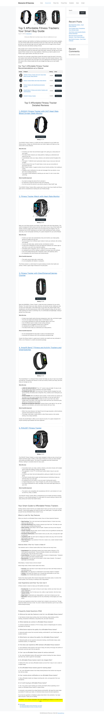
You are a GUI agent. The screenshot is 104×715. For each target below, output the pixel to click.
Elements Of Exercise (26, 3)
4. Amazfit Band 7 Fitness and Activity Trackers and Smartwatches (40, 348)
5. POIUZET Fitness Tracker (30, 428)
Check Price (58, 75)
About (77, 3)
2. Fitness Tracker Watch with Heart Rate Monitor (39, 196)
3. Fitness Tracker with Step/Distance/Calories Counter (38, 274)
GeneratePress (61, 713)
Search (70, 10)
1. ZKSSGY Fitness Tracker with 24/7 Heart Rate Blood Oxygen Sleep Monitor (38, 112)
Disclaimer (71, 3)
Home (41, 3)
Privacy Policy (64, 3)
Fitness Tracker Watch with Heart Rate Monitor (35, 80)
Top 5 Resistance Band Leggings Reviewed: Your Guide (31, 705)
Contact (82, 3)
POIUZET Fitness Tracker (30, 96)
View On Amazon (40, 136)
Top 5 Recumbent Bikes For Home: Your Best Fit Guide (31, 706)
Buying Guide (48, 3)
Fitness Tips (56, 3)
